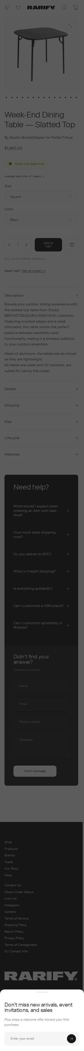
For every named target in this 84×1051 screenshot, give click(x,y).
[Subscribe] (71, 1038)
